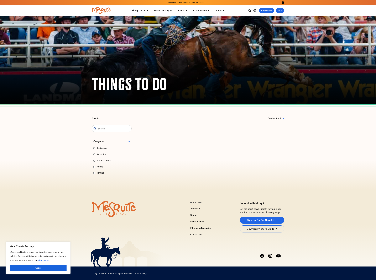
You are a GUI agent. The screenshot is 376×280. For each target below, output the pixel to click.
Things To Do (139, 10)
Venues (100, 172)
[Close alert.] (282, 2)
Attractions (102, 154)
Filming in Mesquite (200, 228)
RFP (280, 10)
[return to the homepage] (114, 208)
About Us (195, 208)
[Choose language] (254, 10)
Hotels (99, 166)
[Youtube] (278, 256)
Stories (193, 215)
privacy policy (43, 260)
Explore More (200, 10)
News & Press (197, 221)
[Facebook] (262, 256)
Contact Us (266, 10)
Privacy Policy (141, 273)
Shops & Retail (103, 160)
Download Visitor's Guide (260, 228)
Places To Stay (161, 10)
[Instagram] (270, 256)
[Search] (249, 10)
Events (181, 10)
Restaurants (102, 148)
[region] (38, 258)
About (218, 10)
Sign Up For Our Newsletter (262, 220)
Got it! (38, 268)
